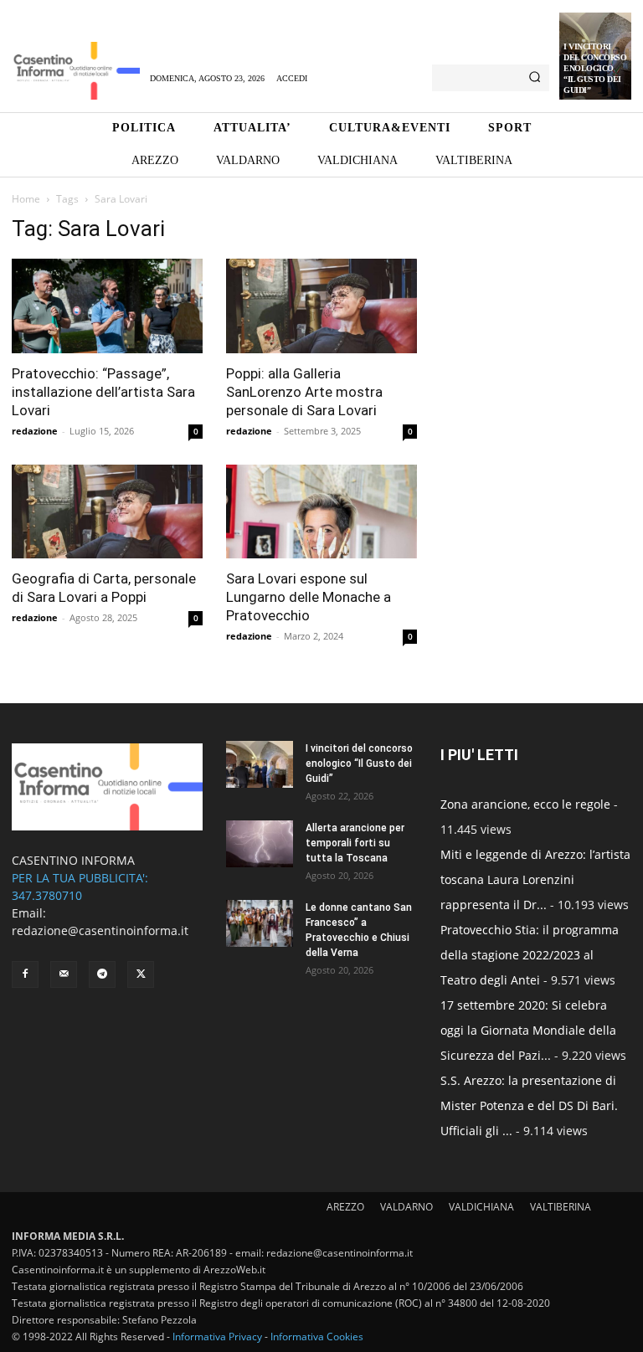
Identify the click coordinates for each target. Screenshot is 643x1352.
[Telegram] (102, 974)
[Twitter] (140, 974)
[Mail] (63, 974)
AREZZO (345, 1207)
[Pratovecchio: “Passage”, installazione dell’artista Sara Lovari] (107, 306)
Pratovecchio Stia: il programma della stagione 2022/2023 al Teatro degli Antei (529, 955)
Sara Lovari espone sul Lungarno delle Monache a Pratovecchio (308, 597)
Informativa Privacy (217, 1336)
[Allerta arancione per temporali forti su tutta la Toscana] (259, 843)
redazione (35, 430)
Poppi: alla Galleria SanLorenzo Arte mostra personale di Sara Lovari (304, 392)
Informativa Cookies (316, 1336)
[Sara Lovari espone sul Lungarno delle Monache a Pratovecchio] (321, 512)
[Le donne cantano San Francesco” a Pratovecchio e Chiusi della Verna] (259, 923)
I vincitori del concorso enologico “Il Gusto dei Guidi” (594, 68)
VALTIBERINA (560, 1207)
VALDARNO (406, 1207)
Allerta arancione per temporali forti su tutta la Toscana (355, 843)
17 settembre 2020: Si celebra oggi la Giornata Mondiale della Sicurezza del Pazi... (528, 1030)
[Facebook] (25, 974)
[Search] (534, 77)
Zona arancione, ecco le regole (525, 804)
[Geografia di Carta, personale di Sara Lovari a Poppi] (107, 512)
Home (26, 199)
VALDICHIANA (481, 1207)
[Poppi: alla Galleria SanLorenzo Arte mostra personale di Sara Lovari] (321, 306)
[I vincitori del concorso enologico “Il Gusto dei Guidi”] (259, 764)
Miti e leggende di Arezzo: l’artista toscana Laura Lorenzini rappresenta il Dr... (535, 879)
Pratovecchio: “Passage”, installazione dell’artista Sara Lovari (103, 392)
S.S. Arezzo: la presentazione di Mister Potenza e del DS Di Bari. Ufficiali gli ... (529, 1105)
